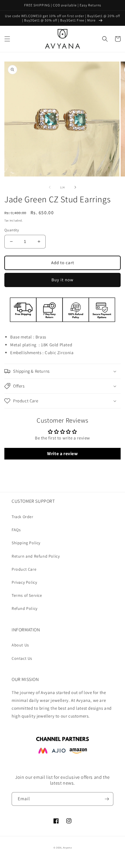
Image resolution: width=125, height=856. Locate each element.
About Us (20, 645)
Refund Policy (25, 608)
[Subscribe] (106, 799)
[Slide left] (49, 187)
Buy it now (62, 279)
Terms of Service (27, 595)
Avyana (67, 847)
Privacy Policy (24, 582)
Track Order (22, 516)
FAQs (16, 529)
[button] (7, 39)
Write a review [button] (62, 453)
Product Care (24, 569)
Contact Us (22, 658)
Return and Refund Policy (36, 556)
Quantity (11, 230)
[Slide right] (75, 187)
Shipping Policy (26, 542)
